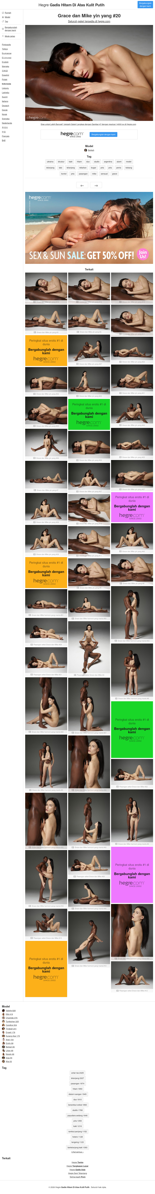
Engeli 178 (10, 1032)
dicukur (61, 161)
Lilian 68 (9, 1050)
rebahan (82, 167)
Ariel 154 (10, 1039)
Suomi (5, 96)
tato (60, 167)
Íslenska (5, 66)
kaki (70, 161)
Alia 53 (9, 1061)
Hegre (71, 4)
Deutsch (5, 105)
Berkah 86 (10, 1046)
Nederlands (7, 123)
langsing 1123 (77, 1142)
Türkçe (5, 48)
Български (6, 53)
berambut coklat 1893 (77, 1104)
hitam (79, 161)
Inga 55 (9, 1057)
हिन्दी (3, 140)
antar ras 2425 (77, 1072)
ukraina (50, 161)
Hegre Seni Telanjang (77, 1173)
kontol (63, 173)
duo (88, 161)
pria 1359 (78, 1120)
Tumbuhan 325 (12, 1021)
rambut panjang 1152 (77, 1131)
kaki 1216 (77, 1126)
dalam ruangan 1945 (77, 1094)
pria (102, 167)
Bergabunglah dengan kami (145, 4)
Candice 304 (11, 1025)
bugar (93, 167)
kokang (129, 167)
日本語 (5, 70)
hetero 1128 (77, 1136)
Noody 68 (10, 1054)
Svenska (5, 118)
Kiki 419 (9, 1014)
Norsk (4, 114)
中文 (4, 131)
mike (94, 173)
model (128, 161)
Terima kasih (77, 1176)
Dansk (5, 110)
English (5, 62)
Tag (6, 21)
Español (5, 75)
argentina (108, 161)
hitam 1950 (77, 1088)
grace (114, 173)
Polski (4, 79)
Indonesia (6, 83)
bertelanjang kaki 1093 (77, 1147)
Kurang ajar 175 (13, 1036)
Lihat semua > (77, 1152)
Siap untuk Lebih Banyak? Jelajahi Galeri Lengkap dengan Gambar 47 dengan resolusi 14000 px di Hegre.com (88, 124)
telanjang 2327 (77, 1078)
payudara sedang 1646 (77, 1115)
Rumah (8, 12)
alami (119, 161)
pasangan (83, 173)
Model (7, 17)
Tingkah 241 (11, 1028)
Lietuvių (5, 88)
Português (6, 44)
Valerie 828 (11, 1010)
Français (5, 136)
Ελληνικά (6, 57)
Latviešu (5, 92)
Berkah (91, 150)
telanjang (50, 167)
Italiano (5, 101)
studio (96, 161)
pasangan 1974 (77, 1083)
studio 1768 (78, 1110)
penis (118, 167)
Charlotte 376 (11, 1017)
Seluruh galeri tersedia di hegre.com (89, 21)
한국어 (5, 127)
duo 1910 (78, 1099)
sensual (104, 173)
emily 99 (9, 1043)
